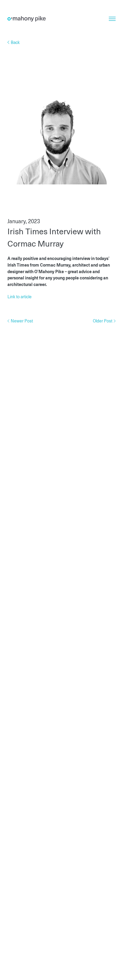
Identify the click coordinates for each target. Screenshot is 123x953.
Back (15, 42)
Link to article (19, 296)
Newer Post (21, 321)
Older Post (103, 321)
